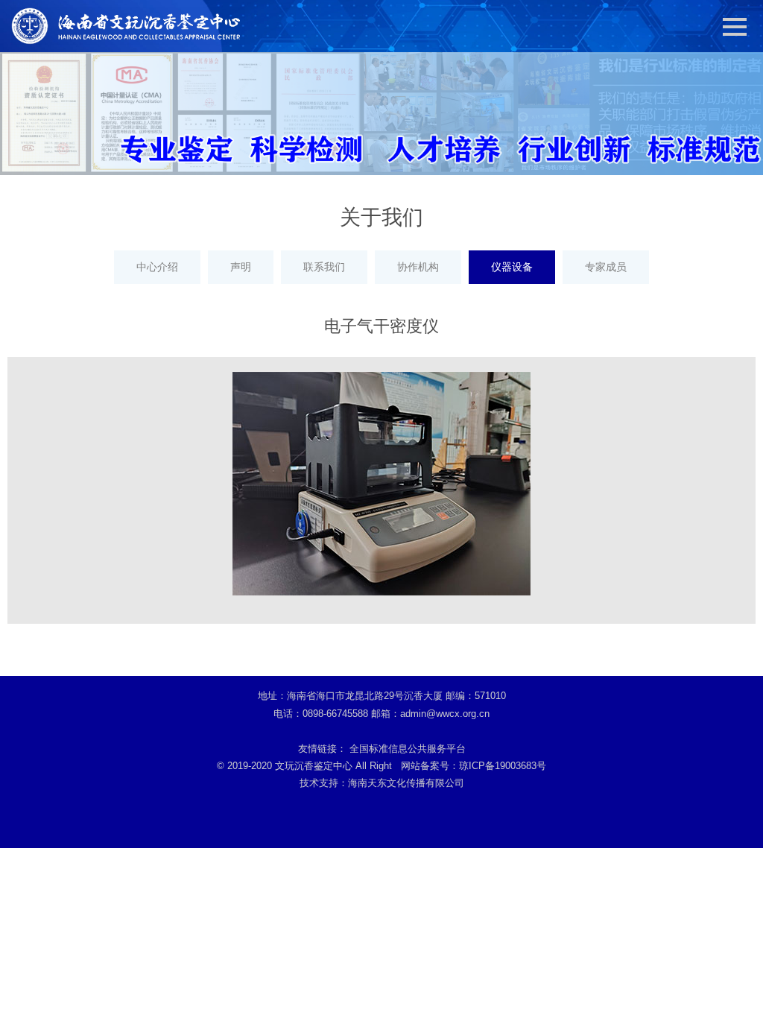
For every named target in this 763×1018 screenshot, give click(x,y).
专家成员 (606, 267)
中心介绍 (157, 267)
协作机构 (418, 267)
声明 (240, 267)
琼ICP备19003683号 (502, 765)
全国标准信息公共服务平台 (407, 748)
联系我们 (324, 267)
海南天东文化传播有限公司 (406, 782)
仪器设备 (512, 267)
